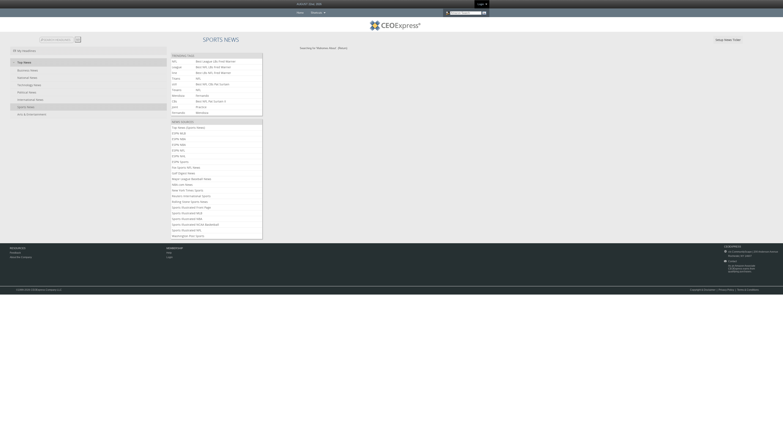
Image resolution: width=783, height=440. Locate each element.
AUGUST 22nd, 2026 (309, 4)
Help (169, 252)
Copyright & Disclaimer (703, 289)
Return (342, 48)
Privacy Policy (726, 289)
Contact (732, 261)
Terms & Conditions (748, 289)
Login (481, 4)
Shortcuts (316, 12)
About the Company (21, 257)
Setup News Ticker (728, 40)
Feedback (15, 252)
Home (300, 12)
